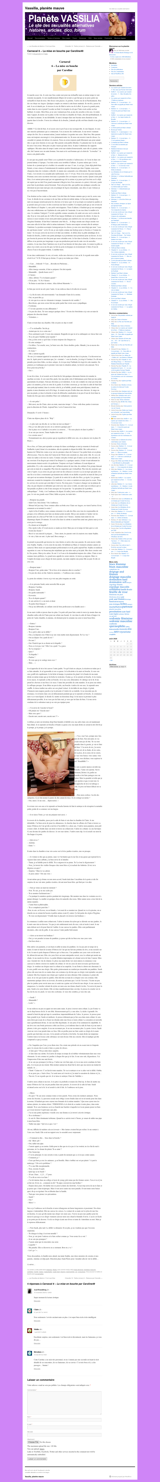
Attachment (30, 1439)
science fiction (124, 614)
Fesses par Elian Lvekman (118, 298)
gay (122, 596)
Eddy (46, 54)
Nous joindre (98, 38)
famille (36, 1272)
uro (76, 1272)
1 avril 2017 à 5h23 (40, 1332)
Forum (75, 38)
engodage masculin (119, 586)
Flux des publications (117, 69)
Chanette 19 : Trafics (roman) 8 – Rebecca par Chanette (83, 46)
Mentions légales (120, 38)
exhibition (30, 1272)
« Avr (111, 660)
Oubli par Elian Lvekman (118, 248)
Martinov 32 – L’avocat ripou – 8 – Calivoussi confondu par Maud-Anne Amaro (121, 123)
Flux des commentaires (117, 71)
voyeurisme (81, 1272)
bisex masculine (118, 567)
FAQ (89, 38)
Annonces (82, 38)
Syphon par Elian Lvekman (118, 193)
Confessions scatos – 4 (123, 492)
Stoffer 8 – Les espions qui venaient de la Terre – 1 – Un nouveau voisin (121, 421)
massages (129, 604)
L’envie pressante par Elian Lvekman (121, 260)
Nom (29, 1417)
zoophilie (112, 634)
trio (130, 628)
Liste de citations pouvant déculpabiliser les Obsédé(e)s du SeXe (121, 534)
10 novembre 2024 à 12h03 (43, 1292)
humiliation (113, 601)
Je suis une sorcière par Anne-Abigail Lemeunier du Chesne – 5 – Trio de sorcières (121, 281)
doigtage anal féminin (116, 573)
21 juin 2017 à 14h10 (40, 1312)
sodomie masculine (120, 621)
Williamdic (114, 326)
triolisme (111, 632)
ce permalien (39, 1274)
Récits (55, 1270)
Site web (30, 1432)
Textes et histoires (53, 38)
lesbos (41, 1272)
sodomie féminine (120, 618)
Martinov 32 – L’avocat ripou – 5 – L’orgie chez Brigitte (120, 555)
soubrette (113, 623)
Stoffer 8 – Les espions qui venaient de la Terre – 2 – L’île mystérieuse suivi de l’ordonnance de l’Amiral (122, 159)
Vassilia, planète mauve (44, 7)
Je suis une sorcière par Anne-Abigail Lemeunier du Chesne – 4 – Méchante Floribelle (121, 294)
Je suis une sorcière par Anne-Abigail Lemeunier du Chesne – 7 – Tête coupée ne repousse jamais (121, 256)
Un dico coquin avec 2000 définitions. (120, 57)
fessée (129, 589)
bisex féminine (78, 1270)
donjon (129, 582)
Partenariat (108, 38)
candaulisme (113, 569)
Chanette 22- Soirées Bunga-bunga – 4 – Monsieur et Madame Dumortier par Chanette (121, 362)
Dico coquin (66, 38)
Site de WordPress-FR (117, 73)
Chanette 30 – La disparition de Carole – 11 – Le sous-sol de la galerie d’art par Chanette (121, 368)
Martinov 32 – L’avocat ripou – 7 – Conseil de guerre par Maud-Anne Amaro (121, 111)
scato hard (56, 1272)
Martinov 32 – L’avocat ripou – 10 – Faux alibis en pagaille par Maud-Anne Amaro (122, 104)
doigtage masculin (90, 1270)
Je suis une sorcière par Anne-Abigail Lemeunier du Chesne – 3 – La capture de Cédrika (121, 307)
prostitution (115, 611)
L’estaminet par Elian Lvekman (119, 142)
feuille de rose (118, 591)
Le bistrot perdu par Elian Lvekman (121, 127)
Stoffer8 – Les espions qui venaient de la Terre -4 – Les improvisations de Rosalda (121, 117)
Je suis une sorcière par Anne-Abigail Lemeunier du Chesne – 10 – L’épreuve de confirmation (121, 214)
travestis (124, 628)
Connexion (114, 67)
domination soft (118, 582)
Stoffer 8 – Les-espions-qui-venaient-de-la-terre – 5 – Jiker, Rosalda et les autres (121, 94)
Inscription (114, 65)
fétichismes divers (115, 597)
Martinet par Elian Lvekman (119, 286)
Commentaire (32, 1390)
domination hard (118, 579)
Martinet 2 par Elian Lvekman (119, 273)
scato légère (113, 613)
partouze (127, 606)
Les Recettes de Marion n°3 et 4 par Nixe (41, 46)
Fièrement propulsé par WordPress (121, 1476)
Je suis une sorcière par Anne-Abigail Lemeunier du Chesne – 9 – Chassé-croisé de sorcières (121, 229)
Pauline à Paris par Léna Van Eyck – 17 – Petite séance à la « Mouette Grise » (121, 541)
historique (128, 599)
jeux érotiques (114, 604)
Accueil (30, 38)
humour (121, 601)
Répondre (37, 1301)
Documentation (40, 38)
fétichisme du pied (116, 594)
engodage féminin (116, 584)
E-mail (29, 1424)
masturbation (48, 1272)
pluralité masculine (115, 609)
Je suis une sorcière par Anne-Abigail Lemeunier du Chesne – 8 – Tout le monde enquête (121, 243)
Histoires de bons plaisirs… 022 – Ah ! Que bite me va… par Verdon (121, 340)
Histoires (49, 1270)
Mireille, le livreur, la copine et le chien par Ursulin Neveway (121, 387)
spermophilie (70, 1272)
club (118, 569)
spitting (127, 627)
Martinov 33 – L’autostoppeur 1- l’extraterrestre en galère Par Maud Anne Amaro (121, 134)
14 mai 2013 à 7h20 (40, 1355)
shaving (62, 1272)
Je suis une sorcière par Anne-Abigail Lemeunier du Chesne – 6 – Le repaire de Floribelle (121, 269)
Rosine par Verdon (116, 130)
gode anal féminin (117, 598)
